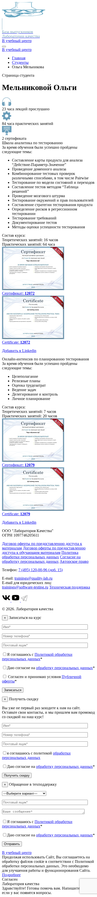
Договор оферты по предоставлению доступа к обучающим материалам (44, 550)
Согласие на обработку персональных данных (41, 559)
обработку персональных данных (64, 668)
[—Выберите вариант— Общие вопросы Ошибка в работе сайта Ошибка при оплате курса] (24, 793)
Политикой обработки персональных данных (37, 656)
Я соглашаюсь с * (37, 656)
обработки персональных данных (36, 755)
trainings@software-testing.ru (25, 587)
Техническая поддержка (69, 587)
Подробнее (11, 875)
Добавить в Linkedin (19, 351)
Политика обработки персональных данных (40, 554)
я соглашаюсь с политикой (36, 755)
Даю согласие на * (51, 668)
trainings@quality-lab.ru (33, 578)
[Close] (4, 46)
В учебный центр (17, 41)
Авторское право (74, 561)
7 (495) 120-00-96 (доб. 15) (40, 570)
